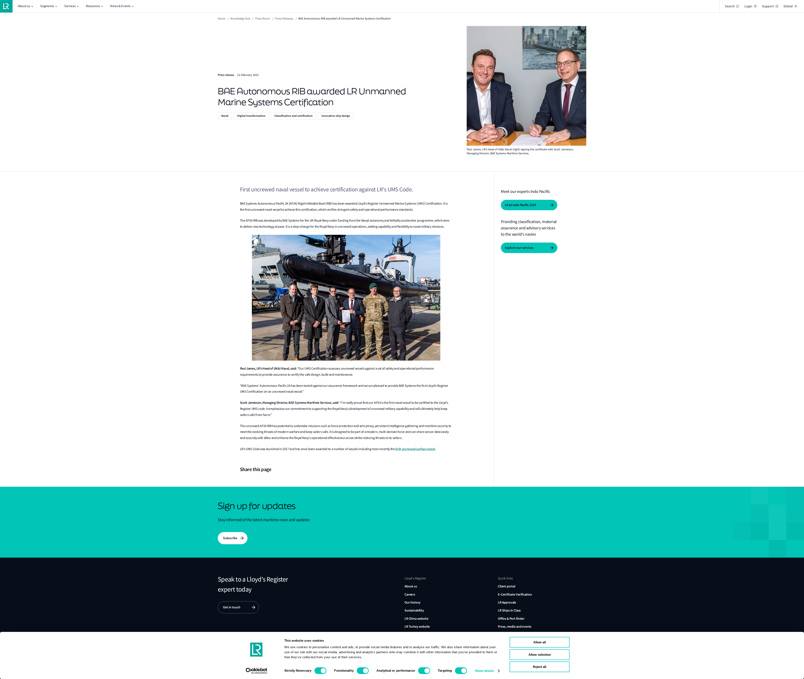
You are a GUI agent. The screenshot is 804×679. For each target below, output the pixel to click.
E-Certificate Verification (515, 594)
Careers (410, 594)
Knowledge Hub (240, 18)
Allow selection (539, 654)
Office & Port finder (511, 618)
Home (221, 18)
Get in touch (231, 607)
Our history (412, 602)
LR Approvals (507, 602)
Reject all (539, 667)
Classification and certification (293, 116)
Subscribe (230, 538)
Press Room (262, 18)
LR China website (416, 618)
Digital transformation (251, 116)
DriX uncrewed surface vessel (415, 449)
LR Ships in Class (509, 610)
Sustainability (414, 610)
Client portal (506, 586)
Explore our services (519, 247)
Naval (224, 116)
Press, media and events (514, 626)
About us (411, 586)
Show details (484, 671)
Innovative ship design (335, 116)
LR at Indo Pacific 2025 (520, 205)
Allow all (539, 642)
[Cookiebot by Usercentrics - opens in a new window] (256, 671)
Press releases (284, 18)
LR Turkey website (417, 626)
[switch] (363, 670)
